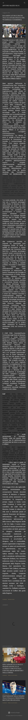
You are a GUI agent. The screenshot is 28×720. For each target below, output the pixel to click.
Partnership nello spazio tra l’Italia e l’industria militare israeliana (13, 698)
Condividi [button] (4, 599)
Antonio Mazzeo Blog (11, 5)
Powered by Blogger (15, 712)
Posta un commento (12, 675)
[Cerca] (25, 2)
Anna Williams (18, 715)
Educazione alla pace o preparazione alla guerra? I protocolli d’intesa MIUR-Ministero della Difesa (12, 668)
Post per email (11, 599)
